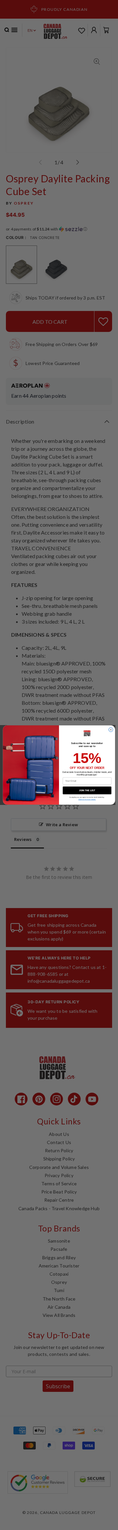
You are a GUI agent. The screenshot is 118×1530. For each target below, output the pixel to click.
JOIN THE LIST (87, 790)
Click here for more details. (87, 799)
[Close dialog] (110, 729)
